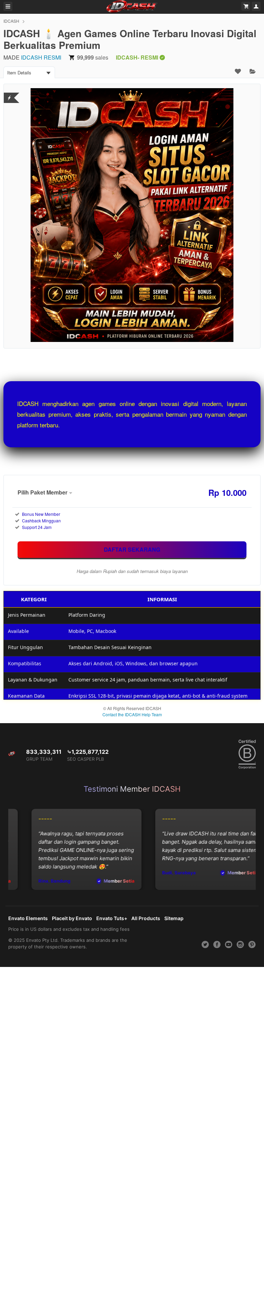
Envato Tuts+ (111, 918)
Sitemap (174, 918)
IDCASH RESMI (41, 57)
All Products (145, 918)
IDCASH (11, 21)
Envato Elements (28, 918)
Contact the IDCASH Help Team (132, 714)
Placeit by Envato (72, 918)
